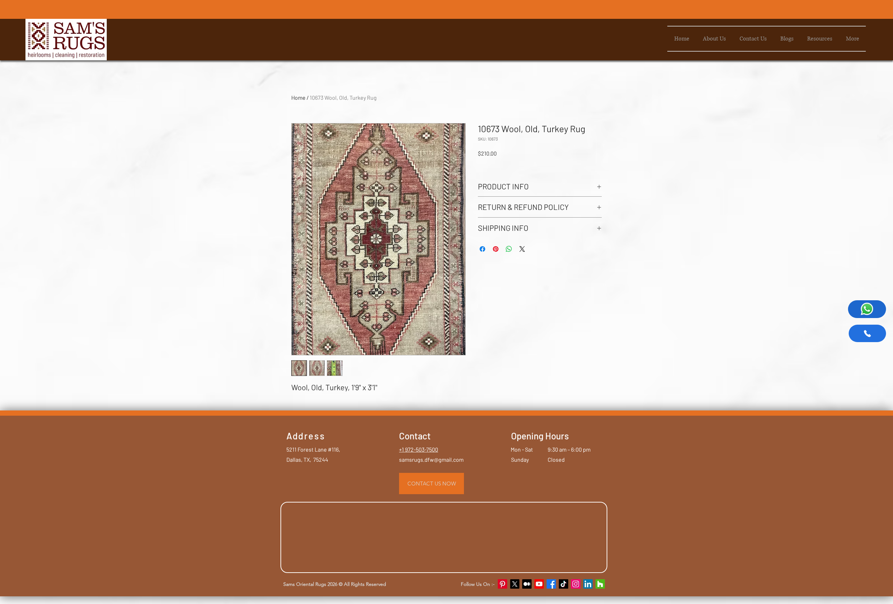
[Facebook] (551, 584)
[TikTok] (563, 584)
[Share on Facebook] (482, 249)
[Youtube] (539, 584)
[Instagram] (575, 584)
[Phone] (867, 333)
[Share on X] (522, 249)
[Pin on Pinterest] (495, 249)
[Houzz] (600, 584)
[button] (819, 39)
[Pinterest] (502, 584)
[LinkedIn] (588, 584)
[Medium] (527, 584)
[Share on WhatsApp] (509, 249)
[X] (514, 584)
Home (298, 97)
